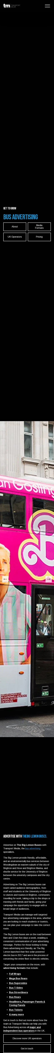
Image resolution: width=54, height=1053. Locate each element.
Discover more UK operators (27, 1038)
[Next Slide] (49, 579)
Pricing (39, 237)
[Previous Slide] (5, 579)
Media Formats (39, 226)
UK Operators (15, 237)
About (15, 226)
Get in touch (27, 1048)
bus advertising (32, 848)
